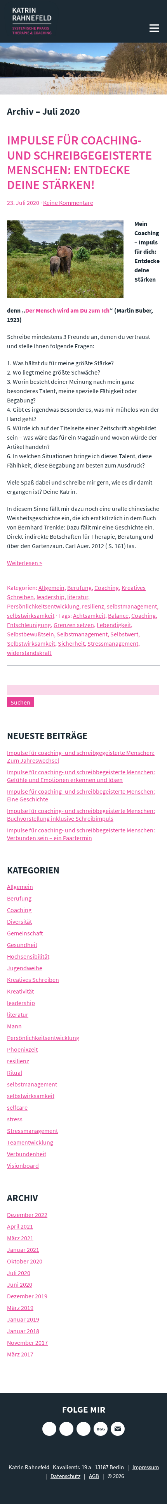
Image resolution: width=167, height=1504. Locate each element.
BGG (101, 1429)
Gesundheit (22, 945)
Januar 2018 (23, 1331)
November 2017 (27, 1342)
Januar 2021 (23, 1249)
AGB (94, 1476)
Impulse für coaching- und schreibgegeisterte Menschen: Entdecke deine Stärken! (79, 162)
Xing (66, 1429)
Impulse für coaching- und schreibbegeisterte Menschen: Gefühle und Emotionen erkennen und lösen (81, 776)
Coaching (106, 587)
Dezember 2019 (27, 1296)
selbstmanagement (132, 606)
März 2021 (20, 1238)
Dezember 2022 (27, 1215)
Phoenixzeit (22, 1049)
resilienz (93, 606)
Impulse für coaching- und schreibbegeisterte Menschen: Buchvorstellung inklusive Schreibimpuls (81, 814)
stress (15, 1119)
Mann (14, 1026)
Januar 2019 (23, 1319)
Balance (118, 615)
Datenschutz (65, 1476)
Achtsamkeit (89, 615)
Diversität (19, 921)
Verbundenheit (26, 1154)
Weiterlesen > (24, 563)
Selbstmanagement (82, 634)
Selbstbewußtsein (30, 634)
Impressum (145, 1467)
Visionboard (23, 1165)
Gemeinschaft (25, 933)
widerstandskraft (29, 653)
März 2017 (20, 1354)
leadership (50, 597)
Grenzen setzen (74, 625)
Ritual (14, 1072)
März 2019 (20, 1307)
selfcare (17, 1107)
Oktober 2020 (24, 1261)
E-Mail (118, 1429)
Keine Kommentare (68, 202)
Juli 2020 (18, 1273)
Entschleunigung (29, 625)
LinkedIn (83, 1429)
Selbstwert (124, 634)
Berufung (79, 587)
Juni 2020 (19, 1284)
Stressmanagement (112, 643)
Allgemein (51, 587)
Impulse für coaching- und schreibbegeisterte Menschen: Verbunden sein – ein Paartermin (81, 834)
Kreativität (20, 991)
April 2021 (20, 1226)
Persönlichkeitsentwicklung (43, 606)
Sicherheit (71, 643)
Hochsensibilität (28, 956)
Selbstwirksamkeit (31, 643)
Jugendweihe (24, 968)
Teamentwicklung (30, 1142)
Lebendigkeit (114, 625)
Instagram (49, 1429)
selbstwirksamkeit (30, 615)
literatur (77, 597)
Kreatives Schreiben (33, 979)
